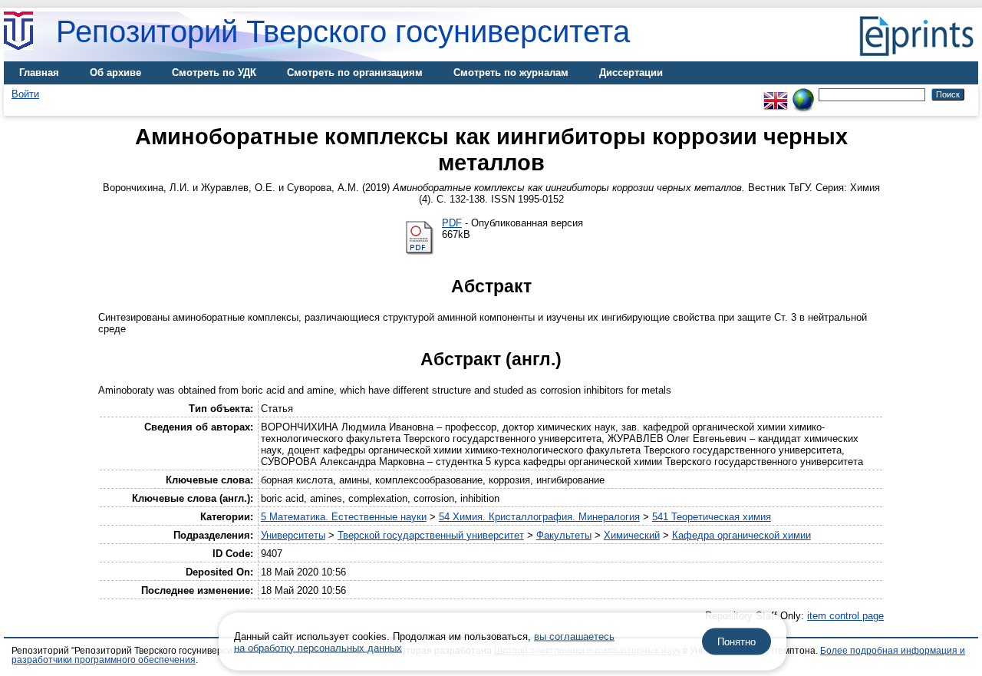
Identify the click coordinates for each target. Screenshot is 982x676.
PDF (452, 223)
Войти (25, 94)
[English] (775, 94)
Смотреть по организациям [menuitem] (355, 72)
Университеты (293, 535)
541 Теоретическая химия (711, 517)
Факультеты (564, 535)
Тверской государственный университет (431, 535)
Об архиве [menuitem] (115, 72)
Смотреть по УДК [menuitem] (214, 72)
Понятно (736, 642)
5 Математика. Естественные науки (344, 517)
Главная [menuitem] (39, 72)
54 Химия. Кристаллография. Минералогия (539, 517)
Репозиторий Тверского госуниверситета (343, 31)
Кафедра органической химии (741, 535)
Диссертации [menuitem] (631, 72)
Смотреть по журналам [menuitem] (510, 72)
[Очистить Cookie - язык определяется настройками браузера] (803, 94)
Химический (632, 535)
